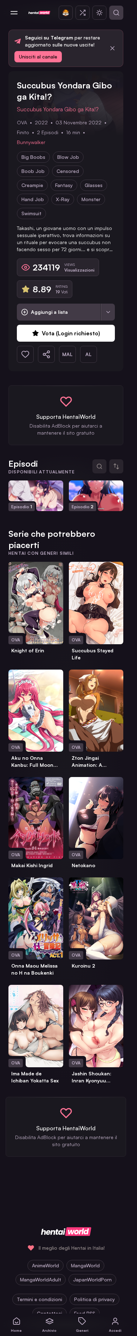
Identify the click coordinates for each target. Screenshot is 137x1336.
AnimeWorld (45, 1265)
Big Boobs (33, 157)
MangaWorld (85, 1265)
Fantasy (64, 185)
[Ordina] (116, 466)
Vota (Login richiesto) (71, 333)
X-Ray (63, 199)
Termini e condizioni (39, 1299)
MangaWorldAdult (40, 1279)
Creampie (32, 185)
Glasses (94, 185)
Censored (68, 171)
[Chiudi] (112, 48)
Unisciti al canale (38, 57)
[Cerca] (116, 13)
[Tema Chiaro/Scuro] (99, 13)
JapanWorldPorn (92, 1279)
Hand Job (32, 199)
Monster (90, 199)
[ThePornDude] (66, 13)
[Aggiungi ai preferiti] (25, 354)
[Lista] (108, 312)
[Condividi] (46, 354)
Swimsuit (31, 213)
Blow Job (68, 157)
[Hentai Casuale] (83, 13)
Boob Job (33, 171)
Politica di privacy (94, 1299)
